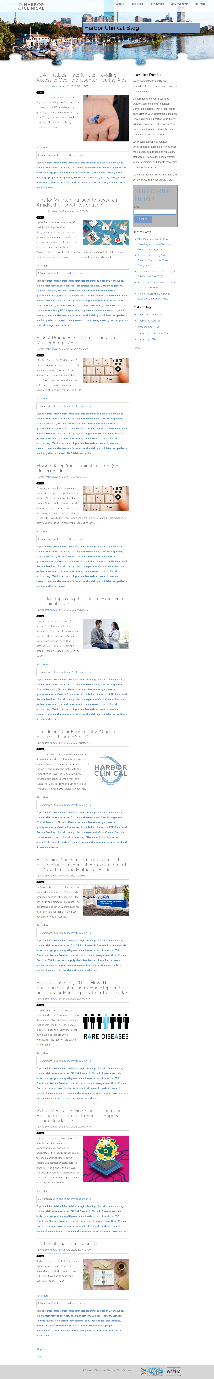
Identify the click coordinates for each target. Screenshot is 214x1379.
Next (39, 1356)
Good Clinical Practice (86, 177)
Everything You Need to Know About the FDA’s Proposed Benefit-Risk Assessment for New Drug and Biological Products (81, 864)
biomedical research (105, 310)
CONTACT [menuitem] (200, 4)
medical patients (46, 187)
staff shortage (45, 325)
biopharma (86, 310)
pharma (58, 172)
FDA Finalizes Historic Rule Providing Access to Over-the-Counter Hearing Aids (81, 77)
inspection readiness (87, 285)
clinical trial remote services (52, 167)
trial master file (82, 453)
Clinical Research (86, 167)
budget (61, 320)
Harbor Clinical (106, 1370)
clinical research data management (87, 320)
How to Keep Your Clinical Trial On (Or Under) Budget (77, 468)
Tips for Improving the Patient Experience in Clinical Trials (80, 601)
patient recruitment (91, 305)
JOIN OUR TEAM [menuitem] (179, 4)
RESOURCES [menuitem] (157, 4)
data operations (107, 300)
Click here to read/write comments (70, 155)
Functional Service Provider (52, 955)
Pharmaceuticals (116, 167)
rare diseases (72, 1098)
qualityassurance (46, 295)
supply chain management (72, 965)
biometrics (86, 172)
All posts (41, 1349)
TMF (69, 453)
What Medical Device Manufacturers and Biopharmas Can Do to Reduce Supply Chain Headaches (80, 1115)
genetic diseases (90, 1098)
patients (122, 315)
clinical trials (106, 172)
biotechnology (44, 172)
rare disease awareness (49, 1098)
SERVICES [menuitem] (137, 4)
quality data (62, 325)
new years (85, 1330)
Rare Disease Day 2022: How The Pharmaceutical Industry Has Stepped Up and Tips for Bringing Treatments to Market (82, 987)
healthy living (108, 177)
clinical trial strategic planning (78, 162)
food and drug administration (108, 182)
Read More (42, 147)
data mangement (80, 1315)
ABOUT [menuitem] (120, 4)
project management (60, 177)
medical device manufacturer (64, 315)
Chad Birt (53, 86)
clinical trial (52, 162)
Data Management (111, 285)
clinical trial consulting (110, 162)
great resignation (118, 320)
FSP (95, 172)
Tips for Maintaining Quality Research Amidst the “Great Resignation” (76, 202)
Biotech (101, 167)
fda (73, 167)
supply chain (75, 960)
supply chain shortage (49, 970)
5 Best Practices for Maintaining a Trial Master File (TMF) (77, 340)
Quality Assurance (68, 295)
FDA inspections (60, 182)
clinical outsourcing (47, 310)
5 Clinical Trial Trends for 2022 (69, 1243)
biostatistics (71, 172)
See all (137, 348)
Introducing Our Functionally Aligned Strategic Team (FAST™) (75, 734)
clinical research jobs (116, 305)
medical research (80, 182)
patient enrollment (67, 305)
